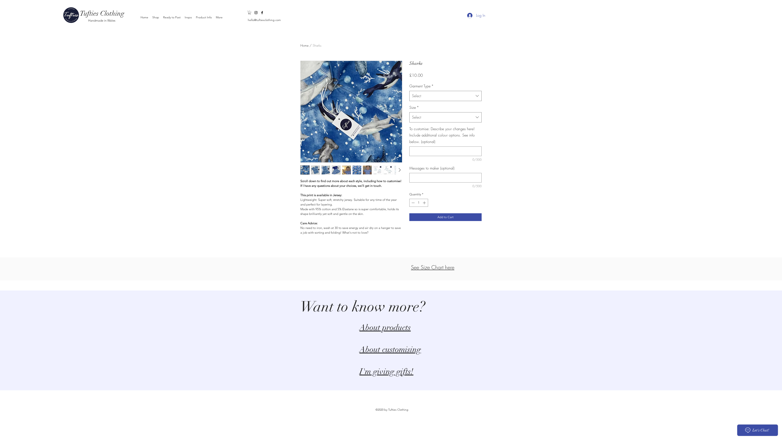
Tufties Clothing (102, 13)
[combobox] (445, 96)
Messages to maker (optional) (431, 168)
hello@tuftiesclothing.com (264, 20)
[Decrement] (412, 203)
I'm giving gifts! (386, 371)
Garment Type (421, 86)
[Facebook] (262, 13)
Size (414, 107)
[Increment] (424, 203)
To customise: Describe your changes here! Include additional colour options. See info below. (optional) (442, 135)
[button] (249, 12)
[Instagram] (256, 13)
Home (304, 45)
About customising (390, 349)
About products (385, 327)
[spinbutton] (418, 203)
